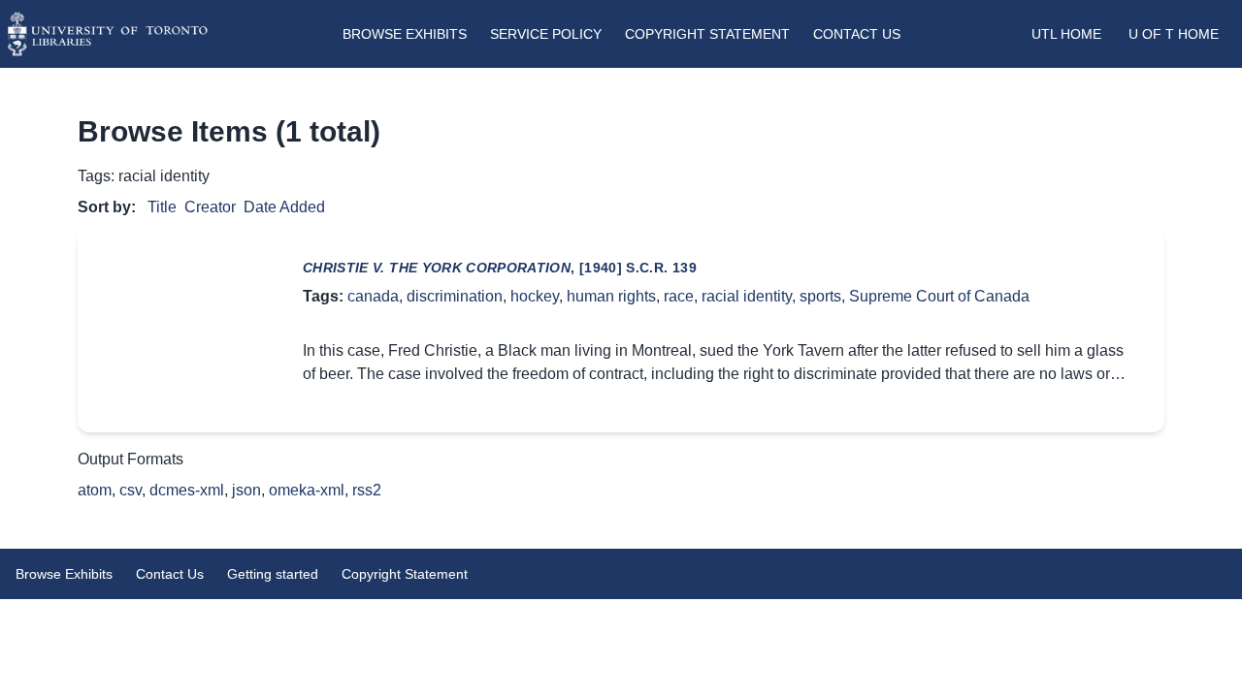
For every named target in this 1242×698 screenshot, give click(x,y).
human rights (611, 296)
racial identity (747, 296)
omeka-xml (306, 490)
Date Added (284, 207)
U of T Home (1173, 34)
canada (373, 296)
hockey (534, 296)
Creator (210, 207)
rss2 (366, 490)
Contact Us (856, 34)
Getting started (272, 574)
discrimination (455, 296)
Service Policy (546, 34)
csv (130, 490)
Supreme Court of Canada (939, 296)
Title (162, 207)
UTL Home (1066, 34)
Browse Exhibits (405, 34)
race (679, 296)
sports (820, 296)
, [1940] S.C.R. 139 (500, 267)
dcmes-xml (186, 490)
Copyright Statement (707, 34)
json (246, 490)
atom (95, 490)
